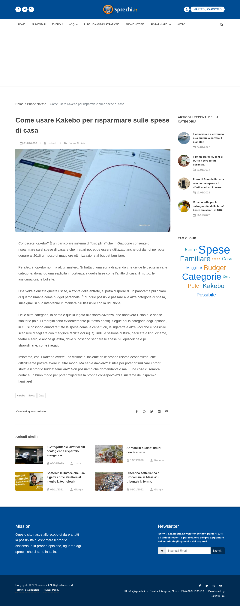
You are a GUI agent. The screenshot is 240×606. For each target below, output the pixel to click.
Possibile (206, 295)
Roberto (52, 143)
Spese (31, 395)
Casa (41, 395)
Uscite (189, 250)
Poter (194, 286)
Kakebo (21, 395)
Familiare (195, 259)
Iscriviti (217, 550)
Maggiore (194, 268)
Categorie (201, 276)
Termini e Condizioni (27, 589)
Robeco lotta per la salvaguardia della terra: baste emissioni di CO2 (208, 206)
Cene (226, 276)
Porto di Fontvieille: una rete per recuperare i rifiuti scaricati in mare (208, 183)
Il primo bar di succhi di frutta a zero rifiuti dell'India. (208, 160)
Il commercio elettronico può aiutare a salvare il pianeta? (208, 137)
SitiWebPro (218, 595)
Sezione (216, 258)
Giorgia (78, 489)
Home (19, 104)
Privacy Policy (51, 589)
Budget (214, 268)
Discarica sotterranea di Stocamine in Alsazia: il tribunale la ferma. (143, 477)
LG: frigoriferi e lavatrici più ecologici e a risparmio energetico (66, 451)
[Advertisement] (120, 58)
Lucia (77, 463)
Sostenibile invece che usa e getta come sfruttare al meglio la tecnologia (66, 477)
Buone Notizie (36, 104)
